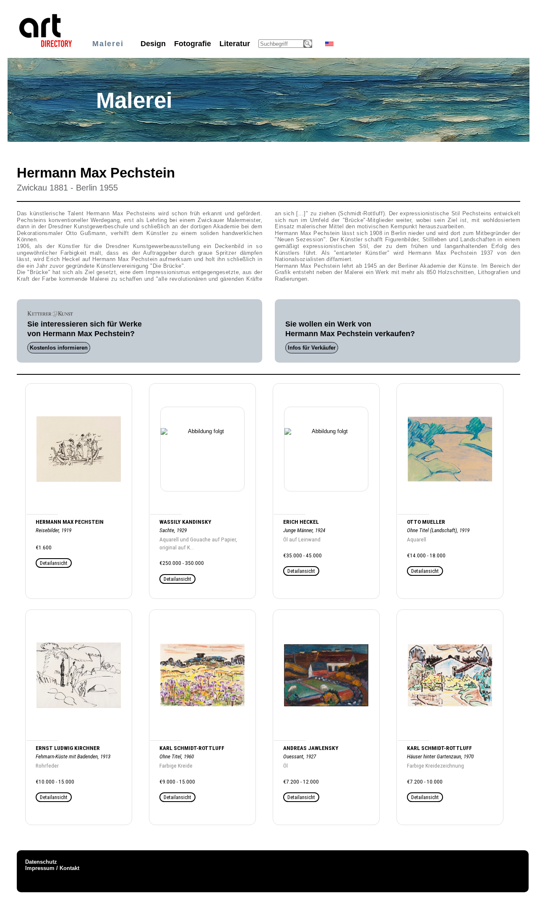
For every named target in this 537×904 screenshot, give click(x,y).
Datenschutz (41, 862)
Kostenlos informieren (59, 348)
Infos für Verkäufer (312, 348)
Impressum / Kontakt (52, 868)
